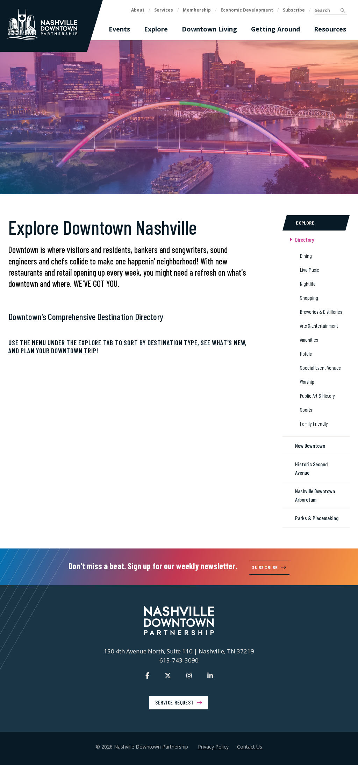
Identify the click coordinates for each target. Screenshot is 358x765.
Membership (197, 10)
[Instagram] (189, 675)
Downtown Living (209, 29)
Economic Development (247, 10)
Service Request (174, 702)
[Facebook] (147, 675)
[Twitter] (168, 675)
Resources (330, 29)
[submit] (342, 10)
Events (119, 29)
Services (163, 10)
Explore (156, 29)
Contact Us (249, 746)
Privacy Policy (213, 746)
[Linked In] (210, 675)
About (137, 10)
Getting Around (275, 29)
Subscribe (294, 10)
